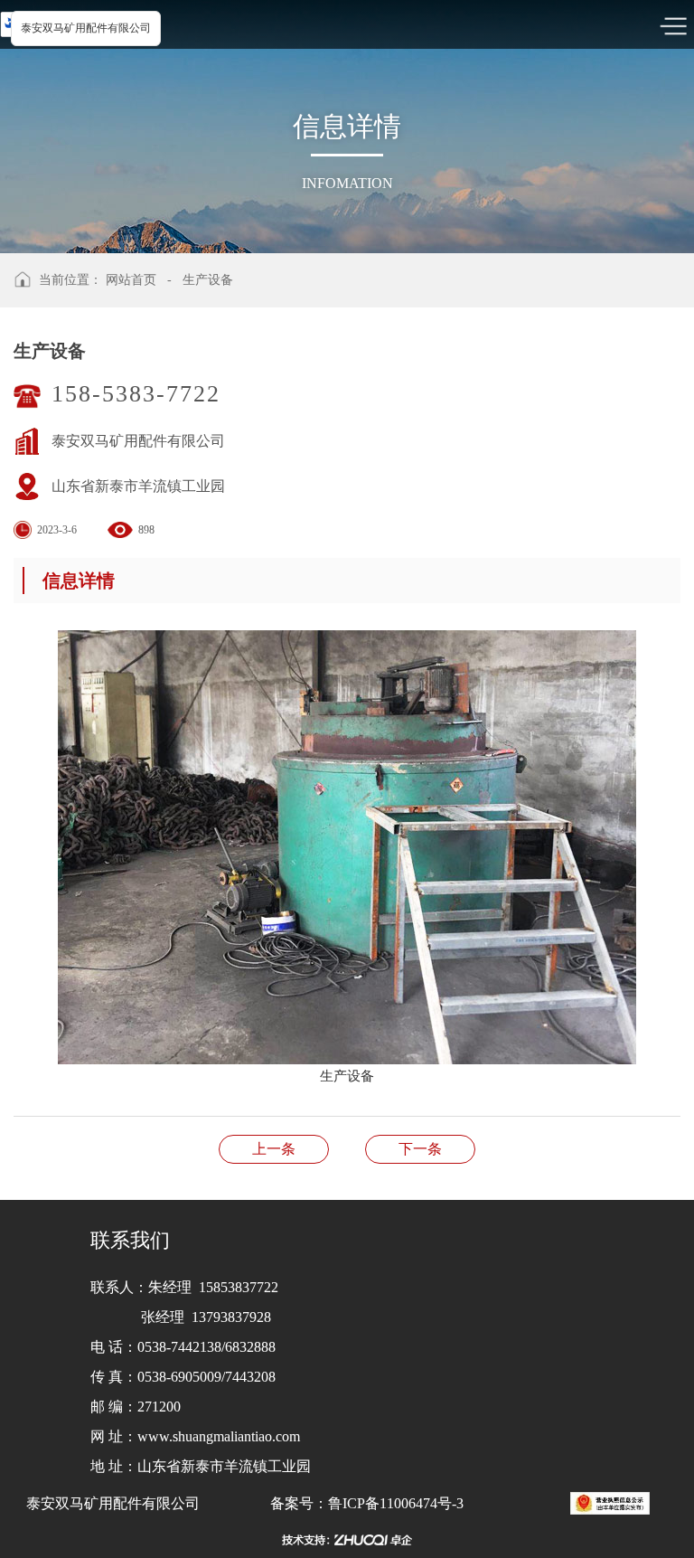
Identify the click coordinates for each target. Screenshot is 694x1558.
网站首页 (131, 280)
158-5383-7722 (136, 394)
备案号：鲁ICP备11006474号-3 (367, 1503)
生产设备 (208, 280)
